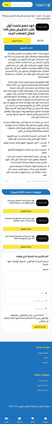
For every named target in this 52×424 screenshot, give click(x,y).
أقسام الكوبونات (43, 353)
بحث (6, 4)
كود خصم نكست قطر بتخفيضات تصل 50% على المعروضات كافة (19, 237)
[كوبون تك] (43, 5)
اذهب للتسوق (26, 48)
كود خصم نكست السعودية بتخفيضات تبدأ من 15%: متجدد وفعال (19, 219)
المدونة (45, 362)
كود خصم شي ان (42, 385)
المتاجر (46, 357)
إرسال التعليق (39, 326)
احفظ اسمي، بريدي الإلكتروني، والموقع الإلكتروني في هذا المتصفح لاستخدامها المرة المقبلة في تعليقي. (26, 318)
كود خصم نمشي (42, 390)
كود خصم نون (43, 380)
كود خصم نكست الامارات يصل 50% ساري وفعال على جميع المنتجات (20, 201)
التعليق (45, 269)
